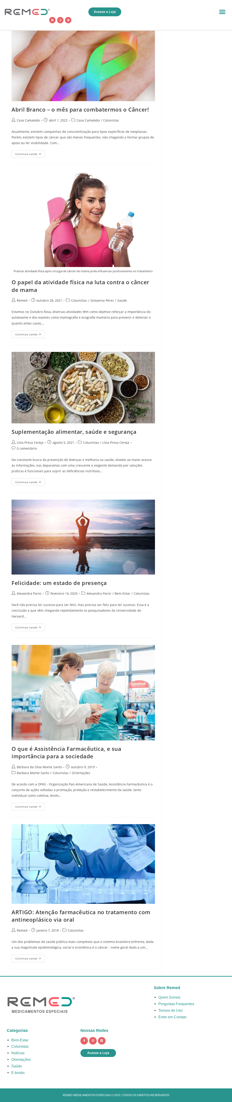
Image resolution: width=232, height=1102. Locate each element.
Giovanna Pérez (102, 300)
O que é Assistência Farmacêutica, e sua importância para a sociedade (66, 752)
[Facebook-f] (84, 1041)
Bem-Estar (122, 593)
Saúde (122, 300)
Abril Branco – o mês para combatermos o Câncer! (80, 109)
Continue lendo (30, 153)
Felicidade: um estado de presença (59, 583)
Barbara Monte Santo (33, 773)
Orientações (81, 773)
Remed (22, 300)
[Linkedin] (68, 20)
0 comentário (27, 448)
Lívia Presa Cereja (30, 442)
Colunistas (111, 120)
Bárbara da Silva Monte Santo (39, 767)
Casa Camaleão (28, 120)
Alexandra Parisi (29, 593)
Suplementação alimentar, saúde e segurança (74, 431)
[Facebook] (52, 20)
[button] (222, 12)
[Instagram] (60, 20)
